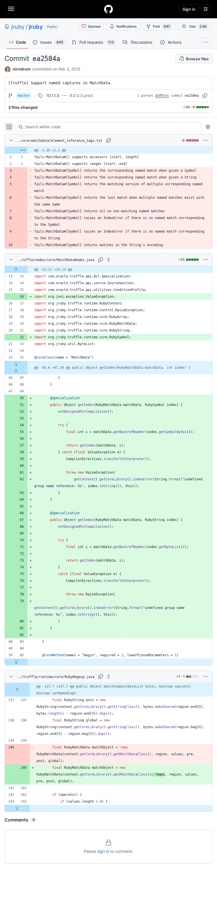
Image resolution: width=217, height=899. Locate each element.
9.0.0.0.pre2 (81, 95)
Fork (161, 26)
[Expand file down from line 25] (16, 364)
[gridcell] (108, 150)
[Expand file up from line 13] (16, 269)
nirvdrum (22, 69)
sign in (103, 851)
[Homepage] (108, 9)
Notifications (126, 26)
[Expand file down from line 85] (16, 662)
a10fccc (162, 96)
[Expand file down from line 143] (17, 808)
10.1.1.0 (52, 95)
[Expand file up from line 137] (17, 690)
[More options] (205, 140)
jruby (18, 26)
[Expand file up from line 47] (16, 371)
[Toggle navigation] (11, 9)
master (24, 96)
